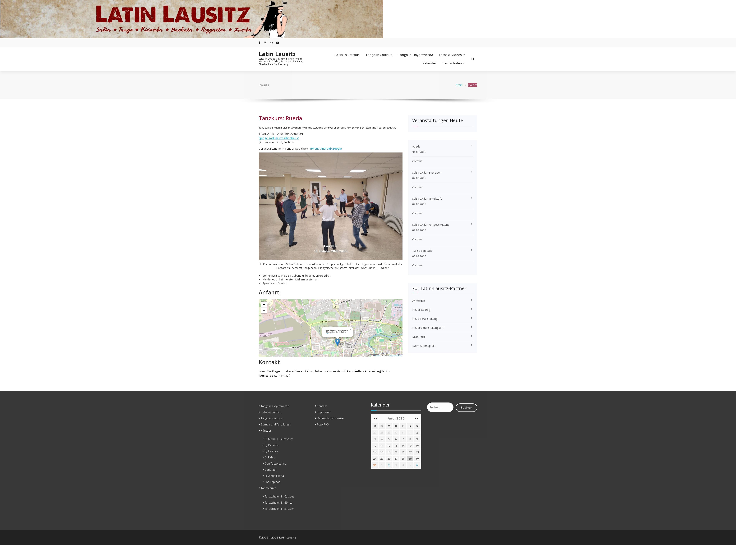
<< (376, 418)
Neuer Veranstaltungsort (428, 327)
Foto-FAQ (323, 424)
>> (416, 418)
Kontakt (322, 406)
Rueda (294, 118)
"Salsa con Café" (423, 250)
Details (329, 333)
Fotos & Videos (450, 54)
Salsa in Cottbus (347, 54)
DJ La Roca (271, 451)
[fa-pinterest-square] (277, 42)
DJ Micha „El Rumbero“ (279, 439)
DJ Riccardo (272, 445)
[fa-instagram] (265, 42)
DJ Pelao (270, 457)
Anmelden (418, 300)
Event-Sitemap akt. (424, 345)
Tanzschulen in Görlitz (278, 502)
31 (374, 465)
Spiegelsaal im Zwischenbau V (279, 138)
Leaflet (377, 356)
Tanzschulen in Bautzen (279, 509)
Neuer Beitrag (421, 309)
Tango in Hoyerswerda (415, 54)
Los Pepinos (272, 482)
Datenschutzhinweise (330, 418)
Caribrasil (271, 469)
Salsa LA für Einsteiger (426, 172)
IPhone (315, 148)
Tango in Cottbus (379, 54)
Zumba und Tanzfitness (276, 424)
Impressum (324, 412)
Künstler (266, 430)
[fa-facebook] (259, 42)
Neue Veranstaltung (425, 318)
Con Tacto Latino (275, 463)
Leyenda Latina (274, 476)
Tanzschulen (452, 63)
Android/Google (331, 148)
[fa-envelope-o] (271, 42)
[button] (337, 342)
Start (459, 85)
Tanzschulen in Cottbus (279, 496)
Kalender (429, 63)
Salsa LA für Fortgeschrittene (430, 224)
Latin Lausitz (277, 54)
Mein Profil (419, 336)
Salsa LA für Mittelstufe (427, 198)
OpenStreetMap (396, 356)
